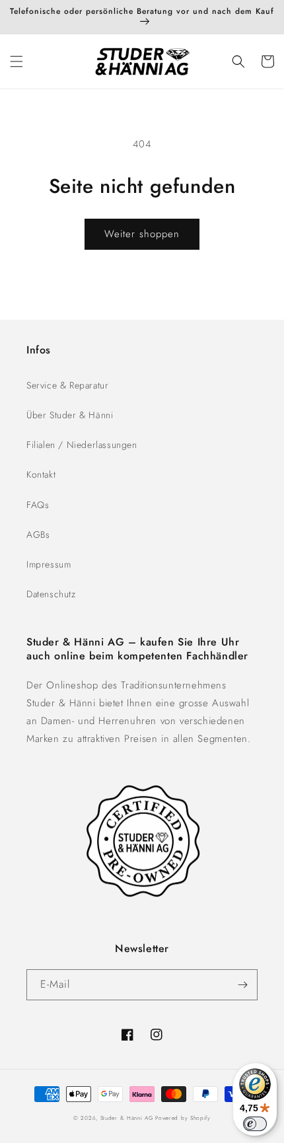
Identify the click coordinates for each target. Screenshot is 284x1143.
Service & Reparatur (67, 385)
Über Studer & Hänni (69, 415)
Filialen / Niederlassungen (81, 444)
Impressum (48, 564)
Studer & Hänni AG (126, 1118)
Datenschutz (51, 594)
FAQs (37, 504)
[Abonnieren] (242, 984)
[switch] (255, 1124)
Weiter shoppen (142, 234)
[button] (16, 61)
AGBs (38, 534)
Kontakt (40, 474)
